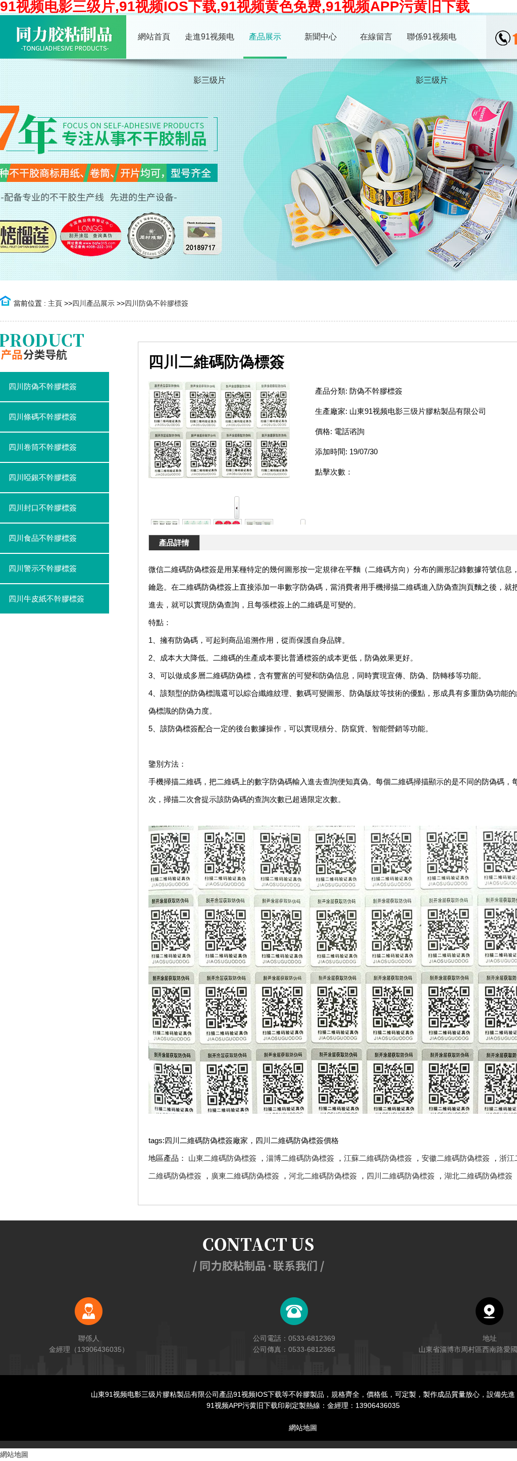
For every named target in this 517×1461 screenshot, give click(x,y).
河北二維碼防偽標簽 (323, 1175)
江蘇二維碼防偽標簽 (378, 1158)
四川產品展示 (93, 303)
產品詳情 (174, 542)
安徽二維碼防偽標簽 (456, 1158)
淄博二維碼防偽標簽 (300, 1158)
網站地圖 (303, 1428)
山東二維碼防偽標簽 (222, 1158)
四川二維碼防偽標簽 (401, 1175)
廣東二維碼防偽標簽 (245, 1175)
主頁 (55, 303)
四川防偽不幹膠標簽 (156, 303)
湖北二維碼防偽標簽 (478, 1175)
